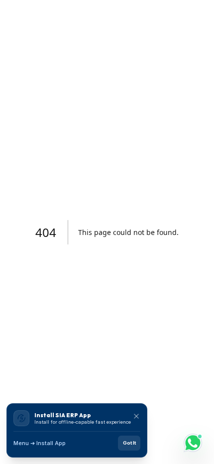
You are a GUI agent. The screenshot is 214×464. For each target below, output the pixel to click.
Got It (129, 443)
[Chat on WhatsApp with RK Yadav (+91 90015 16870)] (193, 443)
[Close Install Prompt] (136, 416)
